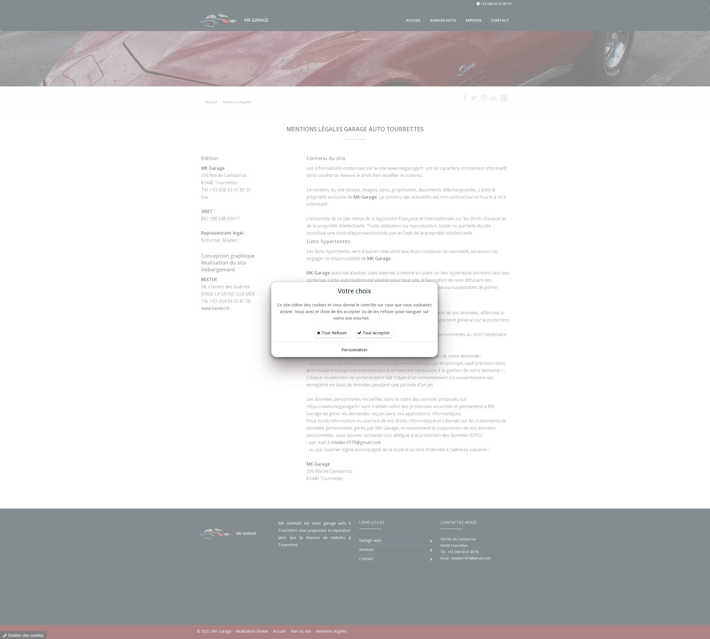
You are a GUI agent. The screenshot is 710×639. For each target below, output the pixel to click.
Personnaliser (354, 349)
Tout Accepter (375, 332)
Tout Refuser (333, 332)
